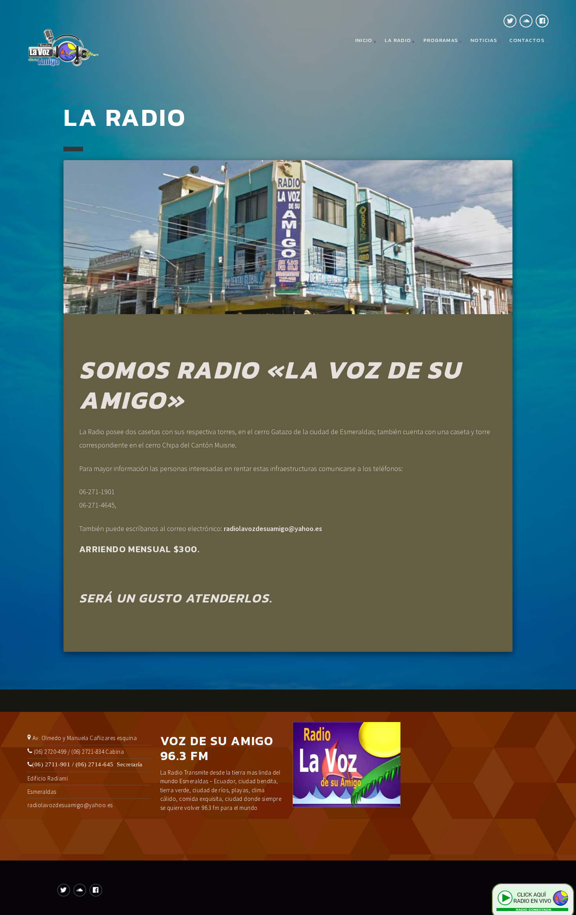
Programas (441, 40)
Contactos (527, 40)
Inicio (364, 40)
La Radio (398, 40)
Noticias (484, 40)
